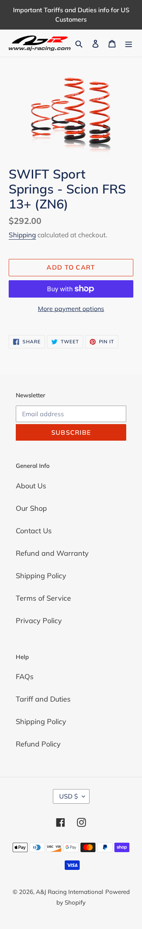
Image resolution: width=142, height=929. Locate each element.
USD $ (68, 796)
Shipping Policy (41, 575)
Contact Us (34, 530)
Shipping (22, 235)
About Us (31, 485)
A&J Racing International (69, 891)
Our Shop (31, 508)
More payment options (71, 309)
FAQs (25, 676)
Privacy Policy (39, 620)
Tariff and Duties (43, 699)
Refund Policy (38, 743)
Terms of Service (43, 598)
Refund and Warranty (52, 553)
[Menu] (128, 43)
